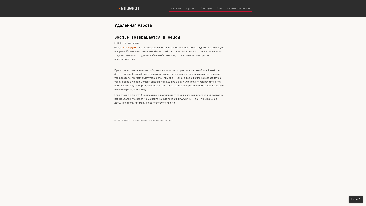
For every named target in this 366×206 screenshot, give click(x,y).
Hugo (170, 120)
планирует (129, 47)
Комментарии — (134, 43)
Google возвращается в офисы (147, 37)
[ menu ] (355, 199)
